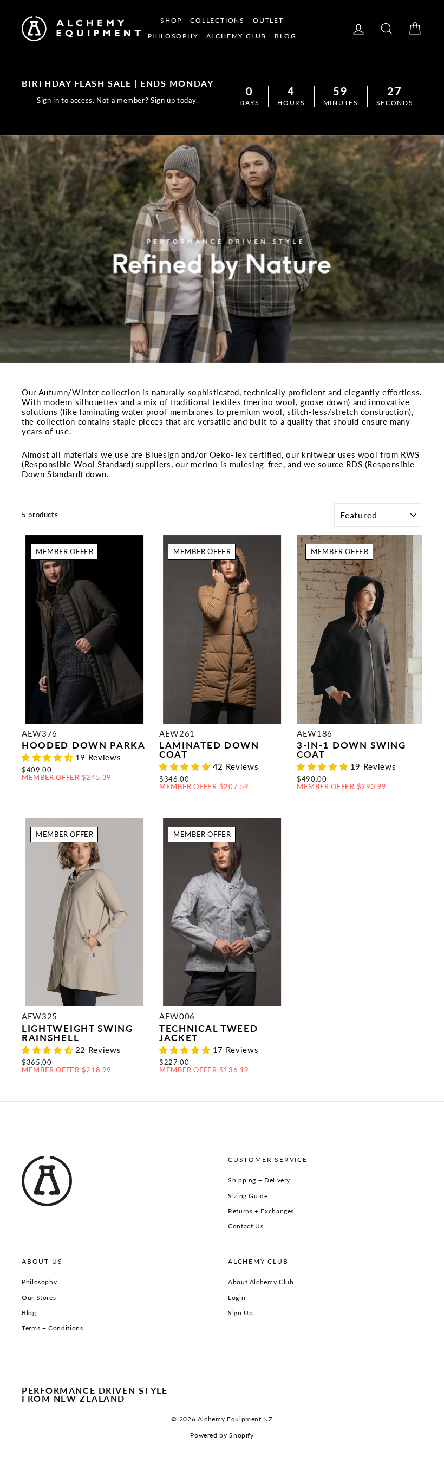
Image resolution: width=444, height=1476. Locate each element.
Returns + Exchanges (261, 1211)
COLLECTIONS (217, 20)
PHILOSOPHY (173, 36)
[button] (48, 757)
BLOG (285, 36)
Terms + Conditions (52, 1328)
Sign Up (240, 1313)
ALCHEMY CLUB (236, 36)
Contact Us (245, 1226)
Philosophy (39, 1282)
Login (236, 1297)
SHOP (171, 20)
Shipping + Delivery (259, 1180)
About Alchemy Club (260, 1282)
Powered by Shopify (221, 1435)
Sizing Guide (248, 1196)
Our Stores (39, 1297)
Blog (29, 1313)
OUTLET (268, 20)
